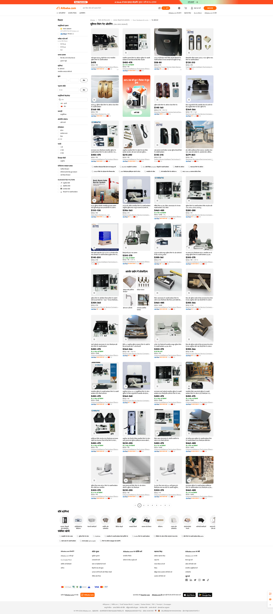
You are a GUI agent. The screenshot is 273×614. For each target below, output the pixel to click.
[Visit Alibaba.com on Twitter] (195, 580)
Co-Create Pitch (66, 560)
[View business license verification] (156, 611)
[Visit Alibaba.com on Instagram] (199, 580)
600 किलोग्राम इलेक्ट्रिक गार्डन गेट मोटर (130, 171)
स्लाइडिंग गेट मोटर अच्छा (67, 536)
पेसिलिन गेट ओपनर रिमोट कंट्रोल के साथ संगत (166, 536)
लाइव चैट (156, 560)
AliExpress (106, 604)
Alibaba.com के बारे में (67, 551)
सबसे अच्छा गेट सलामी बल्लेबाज (68, 541)
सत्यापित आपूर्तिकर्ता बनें (191, 568)
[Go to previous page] (135, 505)
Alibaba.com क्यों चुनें (67, 556)
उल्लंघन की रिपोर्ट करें (159, 576)
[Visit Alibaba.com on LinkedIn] (191, 580)
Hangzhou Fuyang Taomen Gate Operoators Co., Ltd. (168, 67)
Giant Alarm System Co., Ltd (100, 114)
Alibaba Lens (69, 595)
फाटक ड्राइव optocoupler (89, 541)
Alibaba (92, 20)
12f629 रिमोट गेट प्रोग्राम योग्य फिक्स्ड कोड (104, 171)
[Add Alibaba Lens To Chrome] (87, 595)
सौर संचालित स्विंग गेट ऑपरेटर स (168, 171)
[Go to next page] (169, 505)
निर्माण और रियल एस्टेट (104, 20)
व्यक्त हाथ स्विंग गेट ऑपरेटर (196, 167)
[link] (270, 594)
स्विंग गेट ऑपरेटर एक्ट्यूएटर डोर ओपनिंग (111, 541)
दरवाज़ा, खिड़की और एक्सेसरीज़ (121, 20)
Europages (167, 604)
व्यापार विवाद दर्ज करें (159, 564)
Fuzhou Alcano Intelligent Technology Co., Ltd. (199, 67)
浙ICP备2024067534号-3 (191, 611)
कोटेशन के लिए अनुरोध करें (130, 560)
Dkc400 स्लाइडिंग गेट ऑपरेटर (129, 167)
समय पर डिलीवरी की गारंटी (99, 564)
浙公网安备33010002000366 (171, 611)
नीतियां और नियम (96, 576)
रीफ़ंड (155, 568)
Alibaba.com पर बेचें (191, 556)
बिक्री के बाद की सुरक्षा (97, 568)
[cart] (186, 8)
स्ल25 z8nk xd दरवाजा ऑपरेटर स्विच (192, 171)
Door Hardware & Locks (140, 20)
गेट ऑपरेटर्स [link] (155, 20)
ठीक (84, 80)
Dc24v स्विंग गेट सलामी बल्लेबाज (142, 536)
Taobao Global (145, 604)
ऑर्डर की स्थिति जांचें (190, 564)
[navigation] (73, 263)
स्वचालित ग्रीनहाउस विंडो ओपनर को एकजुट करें (105, 167)
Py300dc (97, 536)
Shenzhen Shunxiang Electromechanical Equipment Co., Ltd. (199, 159)
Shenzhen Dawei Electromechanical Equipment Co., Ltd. (168, 112)
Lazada (136, 604)
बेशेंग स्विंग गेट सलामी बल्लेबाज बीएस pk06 (193, 536)
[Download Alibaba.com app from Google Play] (205, 595)
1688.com (114, 604)
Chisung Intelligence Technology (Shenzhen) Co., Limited (105, 67)
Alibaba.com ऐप (157, 595)
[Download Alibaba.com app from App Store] (189, 595)
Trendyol (159, 604)
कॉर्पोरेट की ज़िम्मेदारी (66, 564)
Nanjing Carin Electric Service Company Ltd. (199, 114)
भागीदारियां (188, 572)
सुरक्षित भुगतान (96, 556)
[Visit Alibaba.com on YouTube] (203, 580)
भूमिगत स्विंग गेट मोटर (84, 536)
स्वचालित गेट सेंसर (150, 171)
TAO (153, 604)
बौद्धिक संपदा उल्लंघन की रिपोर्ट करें (163, 572)
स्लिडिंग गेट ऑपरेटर (179, 167)
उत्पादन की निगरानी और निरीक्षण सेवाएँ (102, 572)
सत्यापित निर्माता (127, 556)
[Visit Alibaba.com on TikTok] (208, 580)
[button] (159, 8)
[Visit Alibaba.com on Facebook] (186, 580)
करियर (62, 568)
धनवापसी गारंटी (96, 560)
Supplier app (145, 595)
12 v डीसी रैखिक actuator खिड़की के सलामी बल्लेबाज (156, 167)
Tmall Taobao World (126, 604)
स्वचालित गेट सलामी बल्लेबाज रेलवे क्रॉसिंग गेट (117, 536)
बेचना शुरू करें (189, 560)
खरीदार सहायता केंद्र (159, 556)
